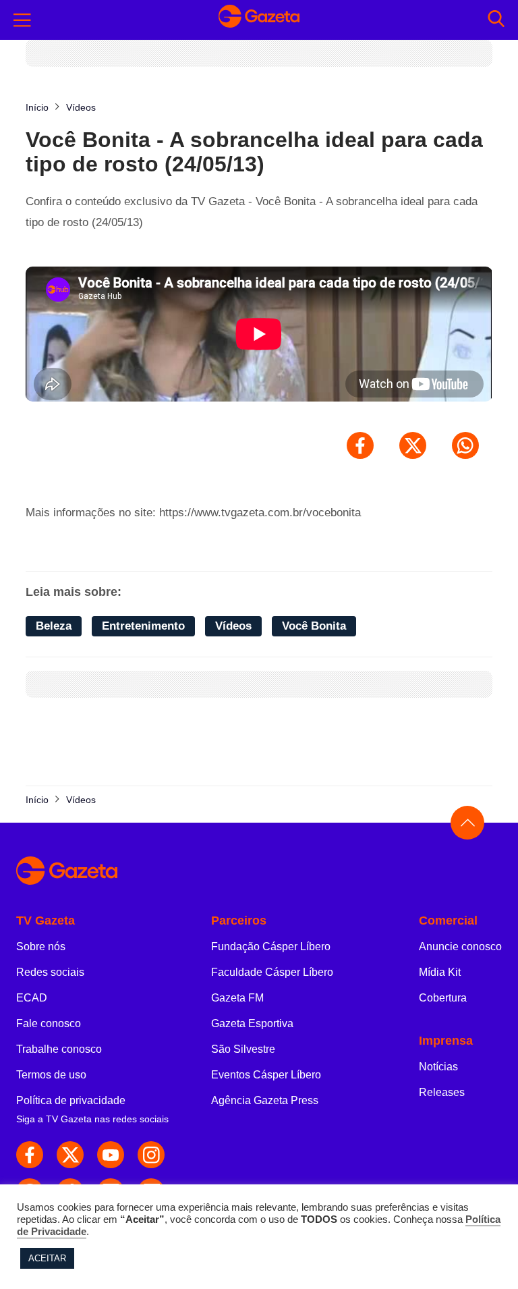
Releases (442, 1092)
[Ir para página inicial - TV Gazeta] (259, 20)
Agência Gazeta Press (264, 1100)
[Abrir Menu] (22, 20)
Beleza (53, 626)
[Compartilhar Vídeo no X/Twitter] (412, 445)
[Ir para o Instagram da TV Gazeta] (151, 1154)
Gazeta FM (237, 998)
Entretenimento (143, 626)
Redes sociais (50, 972)
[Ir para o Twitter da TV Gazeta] (70, 1154)
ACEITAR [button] (47, 1258)
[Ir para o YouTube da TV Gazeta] (110, 1154)
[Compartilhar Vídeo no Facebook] (360, 445)
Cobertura (443, 998)
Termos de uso (51, 1074)
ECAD (31, 998)
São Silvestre (243, 1049)
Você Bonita (314, 626)
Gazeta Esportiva (252, 1023)
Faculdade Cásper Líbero (272, 972)
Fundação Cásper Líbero (270, 946)
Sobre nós (40, 946)
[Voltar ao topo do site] (467, 823)
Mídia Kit (440, 972)
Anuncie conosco (460, 946)
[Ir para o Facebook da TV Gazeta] (29, 1154)
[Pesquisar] (496, 20)
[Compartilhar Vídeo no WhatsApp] (465, 445)
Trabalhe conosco (59, 1049)
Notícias (438, 1066)
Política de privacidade (70, 1100)
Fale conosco (48, 1023)
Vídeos (233, 626)
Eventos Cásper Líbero (266, 1074)
